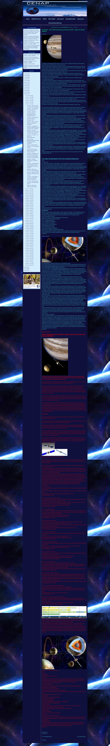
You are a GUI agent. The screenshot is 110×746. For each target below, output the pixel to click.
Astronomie (60, 19)
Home (28, 19)
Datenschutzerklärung (55, 23)
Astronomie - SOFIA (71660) (29, 63)
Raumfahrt (44, 732)
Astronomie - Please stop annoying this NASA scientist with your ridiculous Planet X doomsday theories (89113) (31, 58)
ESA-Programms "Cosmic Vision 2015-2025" (60, 268)
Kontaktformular (70, 19)
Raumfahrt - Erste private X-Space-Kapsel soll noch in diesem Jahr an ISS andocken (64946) (31, 66)
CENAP (44, 19)
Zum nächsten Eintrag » (81, 736)
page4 (57, 744)
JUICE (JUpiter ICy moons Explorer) (52, 266)
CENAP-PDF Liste (36, 19)
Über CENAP (51, 19)
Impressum (80, 19)
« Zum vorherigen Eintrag (46, 736)
